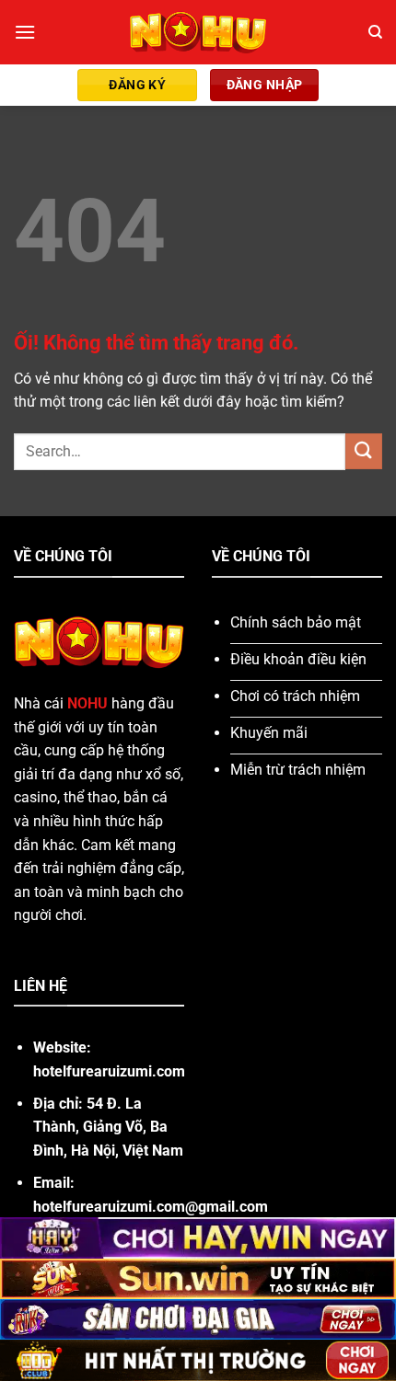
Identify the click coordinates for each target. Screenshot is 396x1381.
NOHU (87, 703)
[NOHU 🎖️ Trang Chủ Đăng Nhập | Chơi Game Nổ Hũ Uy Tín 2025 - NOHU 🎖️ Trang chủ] (198, 32)
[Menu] (25, 31)
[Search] (375, 32)
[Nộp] (363, 451)
